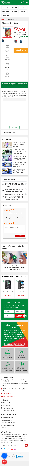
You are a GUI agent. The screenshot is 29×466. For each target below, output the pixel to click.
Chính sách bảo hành (7, 417)
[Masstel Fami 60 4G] (21, 285)
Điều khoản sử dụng (9, 454)
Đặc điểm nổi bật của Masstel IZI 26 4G (14, 85)
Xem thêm (14, 127)
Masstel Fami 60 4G (21, 292)
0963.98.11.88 (7, 393)
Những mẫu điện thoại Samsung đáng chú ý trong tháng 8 (19, 164)
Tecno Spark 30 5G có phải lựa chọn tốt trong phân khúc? (19, 170)
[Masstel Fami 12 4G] (8, 285)
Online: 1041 (6, 403)
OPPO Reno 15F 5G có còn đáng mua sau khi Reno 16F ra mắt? (19, 158)
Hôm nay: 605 (6, 405)
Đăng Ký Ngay (20, 316)
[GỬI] (26, 445)
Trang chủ (3, 19)
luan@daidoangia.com (9, 396)
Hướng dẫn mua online (8, 425)
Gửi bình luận (20, 236)
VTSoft (16, 458)
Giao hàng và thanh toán (8, 423)
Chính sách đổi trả (7, 420)
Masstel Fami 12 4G (8, 292)
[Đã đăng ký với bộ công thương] (19, 456)
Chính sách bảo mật (19, 454)
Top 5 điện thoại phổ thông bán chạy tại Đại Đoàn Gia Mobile (20, 151)
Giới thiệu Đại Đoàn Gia (8, 428)
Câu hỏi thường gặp (10, 456)
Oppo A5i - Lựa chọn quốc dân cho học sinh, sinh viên (19, 144)
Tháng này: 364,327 (8, 408)
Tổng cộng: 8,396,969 (9, 411)
